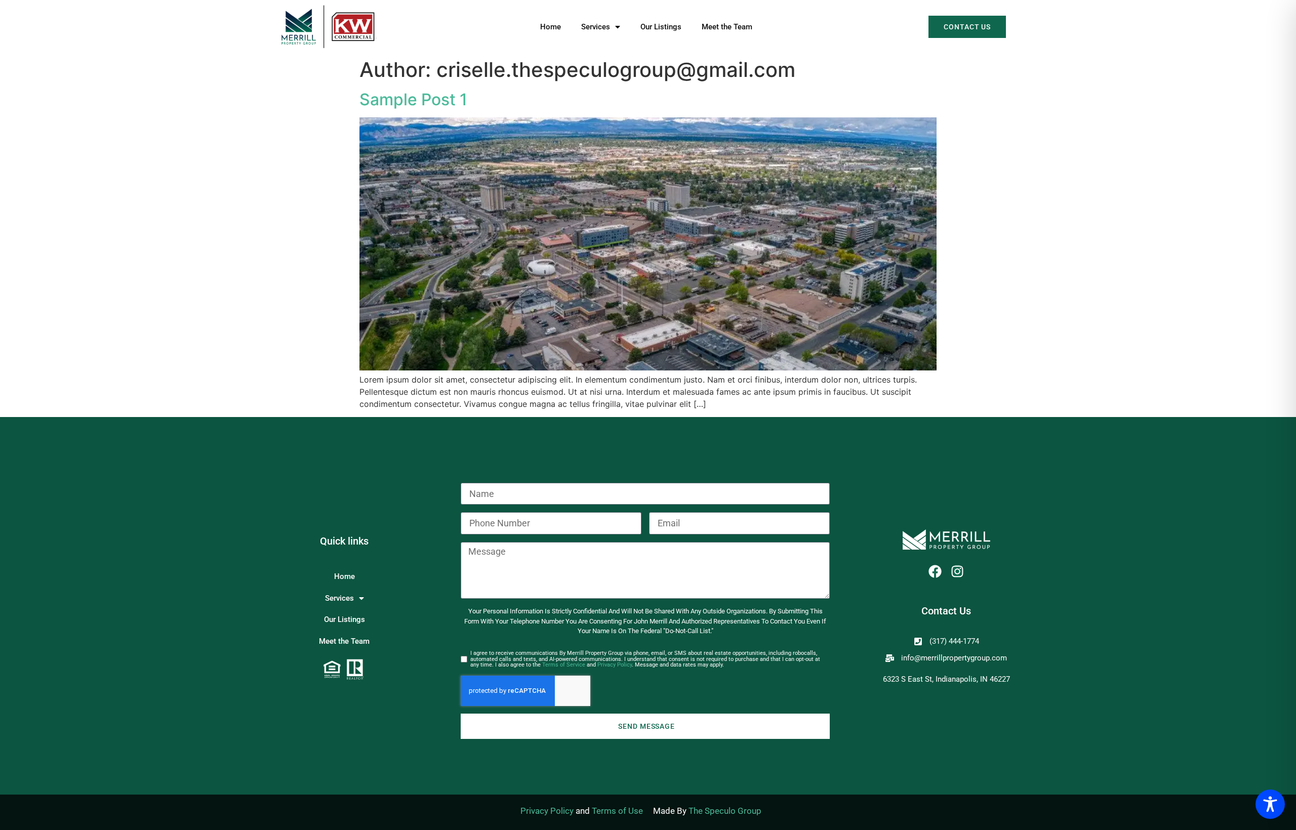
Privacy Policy (614, 664)
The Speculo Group (724, 811)
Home (550, 26)
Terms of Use (617, 811)
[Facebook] (935, 571)
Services (595, 26)
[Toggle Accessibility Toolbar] (1270, 804)
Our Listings (660, 26)
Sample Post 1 (413, 99)
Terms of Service (563, 664)
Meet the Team (727, 26)
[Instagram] (957, 571)
